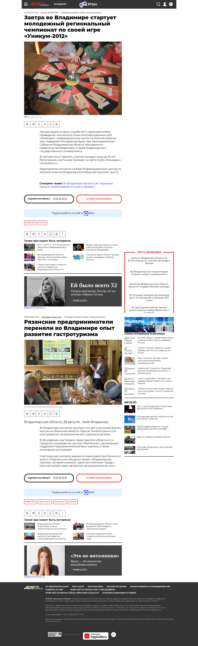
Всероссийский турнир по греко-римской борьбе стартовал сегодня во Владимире (102, 247)
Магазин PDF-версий (116, 587)
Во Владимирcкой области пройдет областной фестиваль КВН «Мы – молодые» (52, 257)
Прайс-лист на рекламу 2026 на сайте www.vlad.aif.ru (72, 593)
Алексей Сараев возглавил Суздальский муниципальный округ (100, 536)
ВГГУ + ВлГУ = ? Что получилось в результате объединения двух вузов (53, 247)
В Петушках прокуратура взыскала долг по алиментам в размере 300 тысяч (149, 298)
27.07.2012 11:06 (31, 12)
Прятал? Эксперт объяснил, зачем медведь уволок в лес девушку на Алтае (154, 350)
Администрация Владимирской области (43, 406)
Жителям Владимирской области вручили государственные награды (149, 285)
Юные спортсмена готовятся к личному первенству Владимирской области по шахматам (52, 268)
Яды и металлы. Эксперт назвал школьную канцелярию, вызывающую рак (153, 360)
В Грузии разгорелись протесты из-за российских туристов (155, 417)
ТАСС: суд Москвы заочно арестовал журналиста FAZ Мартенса (154, 407)
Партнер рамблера (72, 634)
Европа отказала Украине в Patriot (153, 437)
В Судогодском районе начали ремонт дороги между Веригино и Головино (149, 310)
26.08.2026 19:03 (31, 317)
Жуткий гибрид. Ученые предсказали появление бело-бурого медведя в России (156, 340)
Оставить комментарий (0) (99, 199)
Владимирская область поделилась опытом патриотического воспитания (51, 526)
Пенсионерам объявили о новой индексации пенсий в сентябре (152, 428)
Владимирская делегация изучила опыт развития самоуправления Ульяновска (51, 536)
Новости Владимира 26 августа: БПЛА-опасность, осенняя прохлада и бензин (149, 261)
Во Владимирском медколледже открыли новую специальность (149, 273)
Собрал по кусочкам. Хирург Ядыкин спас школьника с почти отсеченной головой (156, 391)
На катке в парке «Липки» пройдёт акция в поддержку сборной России (103, 257)
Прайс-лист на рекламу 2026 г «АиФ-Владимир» (93, 590)
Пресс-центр (78, 587)
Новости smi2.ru (34, 307)
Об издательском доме (57, 587)
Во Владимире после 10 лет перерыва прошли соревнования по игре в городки (76, 185)
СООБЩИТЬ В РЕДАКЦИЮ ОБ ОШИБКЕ (119, 593)
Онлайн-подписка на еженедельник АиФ (150, 587)
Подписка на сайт (54, 590)
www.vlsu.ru (36, 117)
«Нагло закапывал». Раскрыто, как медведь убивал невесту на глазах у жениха (155, 381)
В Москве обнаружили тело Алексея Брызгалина (154, 448)
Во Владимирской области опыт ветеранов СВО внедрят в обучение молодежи (102, 526)
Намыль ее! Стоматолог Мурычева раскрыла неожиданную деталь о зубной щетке (154, 370)
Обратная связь (95, 587)
